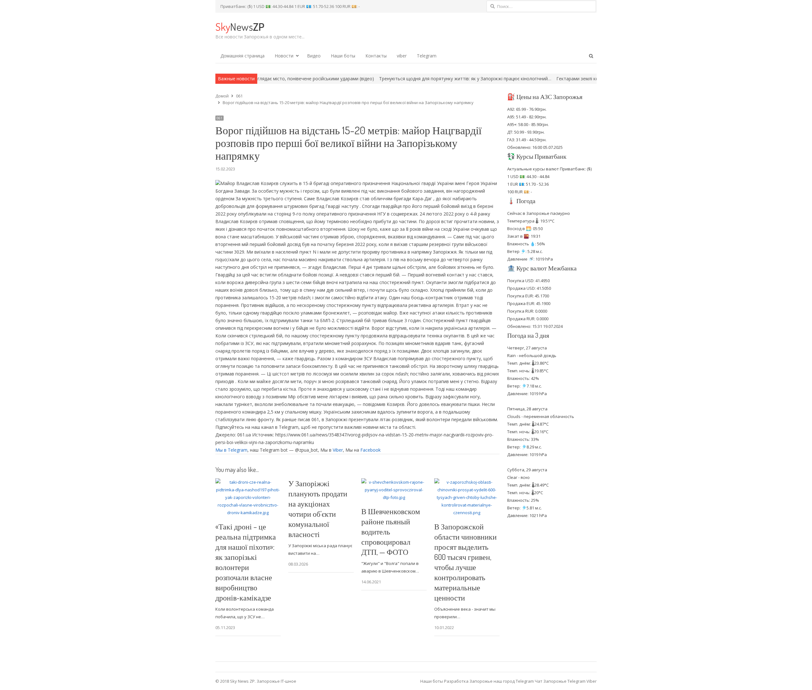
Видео (314, 56)
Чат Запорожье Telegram (560, 681)
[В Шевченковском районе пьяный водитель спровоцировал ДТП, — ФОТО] (394, 482)
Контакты (376, 56)
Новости (284, 56)
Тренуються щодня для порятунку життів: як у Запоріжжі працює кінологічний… (428, 79)
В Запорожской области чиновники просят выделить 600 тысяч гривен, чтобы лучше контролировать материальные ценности (465, 561)
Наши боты (343, 56)
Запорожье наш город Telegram (501, 681)
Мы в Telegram (231, 450)
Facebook (370, 450)
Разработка (456, 681)
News (239, 26)
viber (402, 56)
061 (219, 118)
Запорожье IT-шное (276, 681)
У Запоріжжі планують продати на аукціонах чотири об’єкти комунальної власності (317, 508)
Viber (338, 450)
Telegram (426, 56)
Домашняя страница (242, 56)
